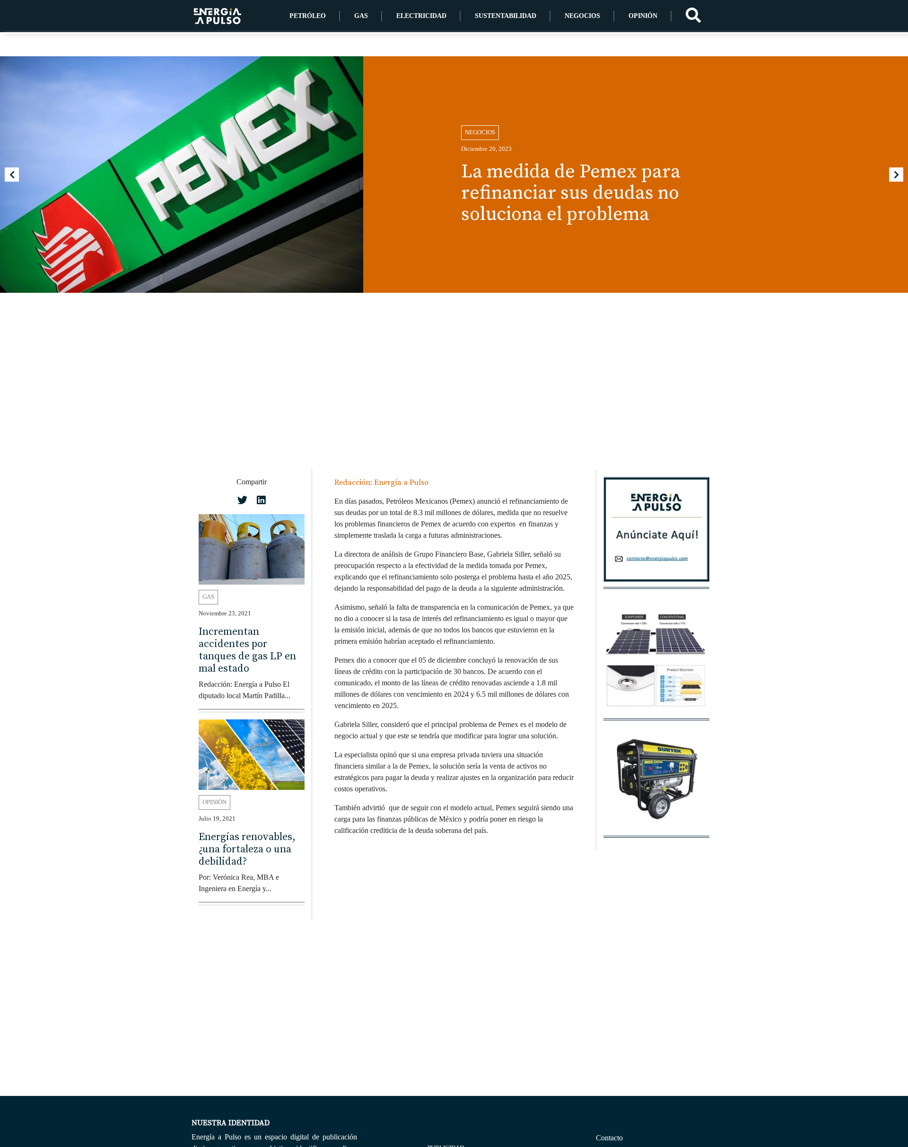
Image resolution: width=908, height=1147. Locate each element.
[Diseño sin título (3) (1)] (656, 534)
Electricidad (421, 15)
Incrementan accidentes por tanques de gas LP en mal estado (247, 649)
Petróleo (307, 15)
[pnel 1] (656, 666)
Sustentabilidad (505, 15)
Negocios (582, 15)
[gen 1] (656, 783)
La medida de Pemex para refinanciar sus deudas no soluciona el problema (571, 193)
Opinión (643, 15)
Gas (361, 15)
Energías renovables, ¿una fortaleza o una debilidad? (247, 849)
